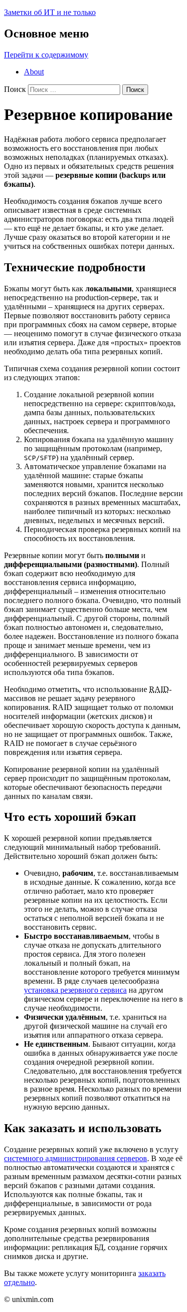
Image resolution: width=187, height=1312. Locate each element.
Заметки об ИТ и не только (50, 12)
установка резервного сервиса (75, 990)
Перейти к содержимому (46, 54)
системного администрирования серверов (75, 1158)
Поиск (15, 89)
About (34, 71)
